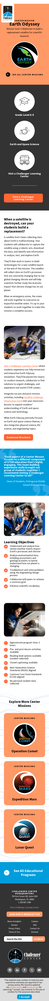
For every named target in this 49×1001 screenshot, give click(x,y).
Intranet (34, 932)
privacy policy (16, 987)
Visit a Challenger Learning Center (21, 365)
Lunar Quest (24, 847)
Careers (34, 921)
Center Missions (24, 718)
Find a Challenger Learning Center (23, 198)
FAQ (34, 925)
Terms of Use (14, 932)
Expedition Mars (24, 799)
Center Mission (24, 20)
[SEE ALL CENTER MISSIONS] (24, 79)
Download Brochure (18, 437)
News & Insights (14, 921)
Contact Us (35, 928)
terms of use (32, 987)
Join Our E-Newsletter (24, 914)
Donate (14, 925)
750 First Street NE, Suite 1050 (24, 896)
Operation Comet (25, 751)
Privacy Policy (14, 928)
